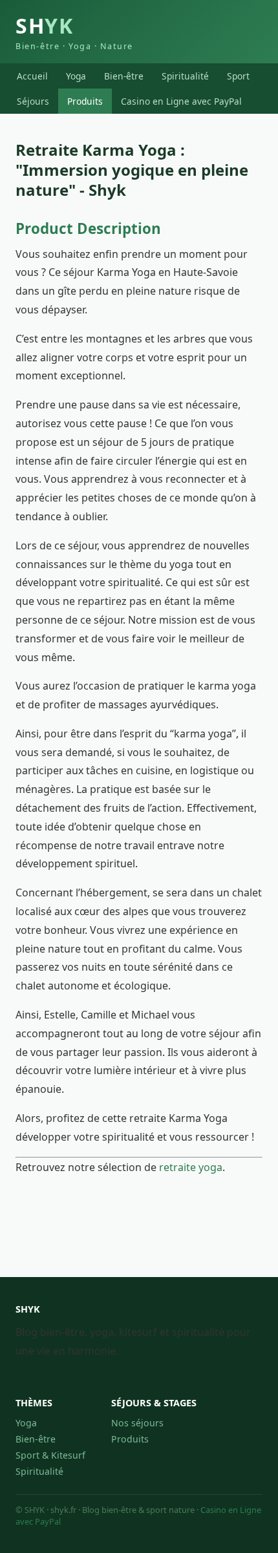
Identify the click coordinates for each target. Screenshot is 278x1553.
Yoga (76, 76)
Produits (85, 101)
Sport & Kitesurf (50, 1455)
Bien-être (124, 76)
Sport (238, 76)
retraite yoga (190, 1167)
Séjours (33, 101)
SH (74, 32)
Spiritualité (185, 76)
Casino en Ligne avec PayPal (181, 101)
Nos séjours (137, 1423)
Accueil (32, 76)
